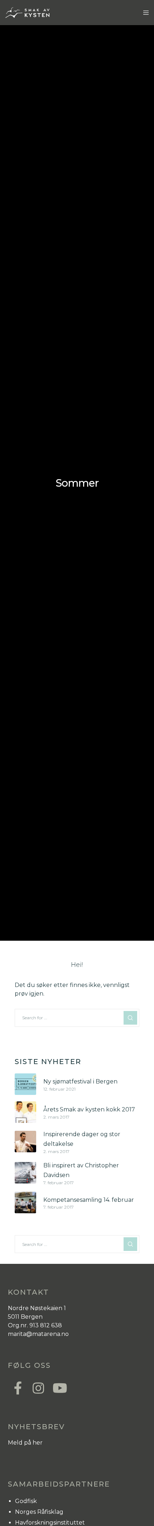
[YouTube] (58, 1387)
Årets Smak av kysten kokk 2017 (89, 1109)
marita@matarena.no (38, 1334)
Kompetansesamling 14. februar (88, 1199)
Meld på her (25, 1442)
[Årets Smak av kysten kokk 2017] (25, 1112)
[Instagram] (38, 1387)
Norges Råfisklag (39, 1511)
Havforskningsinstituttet (50, 1522)
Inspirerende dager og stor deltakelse (81, 1139)
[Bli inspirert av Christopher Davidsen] (25, 1173)
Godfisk (26, 1501)
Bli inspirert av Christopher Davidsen (81, 1170)
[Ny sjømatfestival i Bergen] (25, 1084)
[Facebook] (17, 1387)
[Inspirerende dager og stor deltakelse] (25, 1141)
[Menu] (144, 12)
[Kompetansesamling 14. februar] (25, 1202)
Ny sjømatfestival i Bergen (80, 1081)
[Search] (130, 1018)
